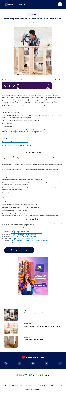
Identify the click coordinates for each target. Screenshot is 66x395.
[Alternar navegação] (60, 4)
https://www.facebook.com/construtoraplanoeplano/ (26, 233)
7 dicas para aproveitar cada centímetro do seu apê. (17, 145)
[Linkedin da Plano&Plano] (16, 250)
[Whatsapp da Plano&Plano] (27, 250)
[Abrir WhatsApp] (61, 390)
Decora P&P (33, 14)
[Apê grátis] (33, 274)
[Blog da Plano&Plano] (15, 4)
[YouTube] (33, 363)
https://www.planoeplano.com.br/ (19, 231)
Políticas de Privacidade (26, 385)
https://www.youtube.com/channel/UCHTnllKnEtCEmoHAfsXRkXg (29, 240)
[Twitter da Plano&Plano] (21, 250)
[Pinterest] (60, 363)
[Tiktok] (19, 363)
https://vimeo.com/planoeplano (18, 242)
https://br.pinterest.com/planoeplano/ (21, 238)
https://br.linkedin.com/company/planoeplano (23, 236)
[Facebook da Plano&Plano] (11, 250)
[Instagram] (6, 363)
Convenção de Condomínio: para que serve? (15, 142)
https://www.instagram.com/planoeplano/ (24, 235)
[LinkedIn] (46, 363)
